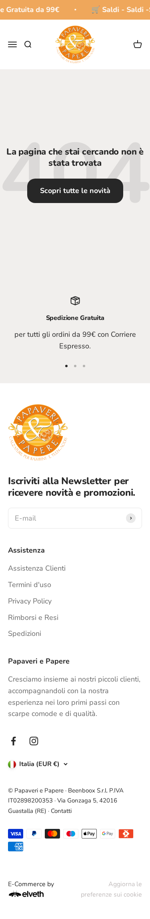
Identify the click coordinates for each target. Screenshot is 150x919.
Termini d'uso (29, 584)
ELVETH (37, 894)
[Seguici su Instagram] (33, 741)
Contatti (61, 811)
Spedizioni (24, 633)
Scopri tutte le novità (75, 190)
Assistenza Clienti (37, 568)
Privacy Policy (30, 601)
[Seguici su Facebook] (13, 741)
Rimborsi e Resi (33, 617)
